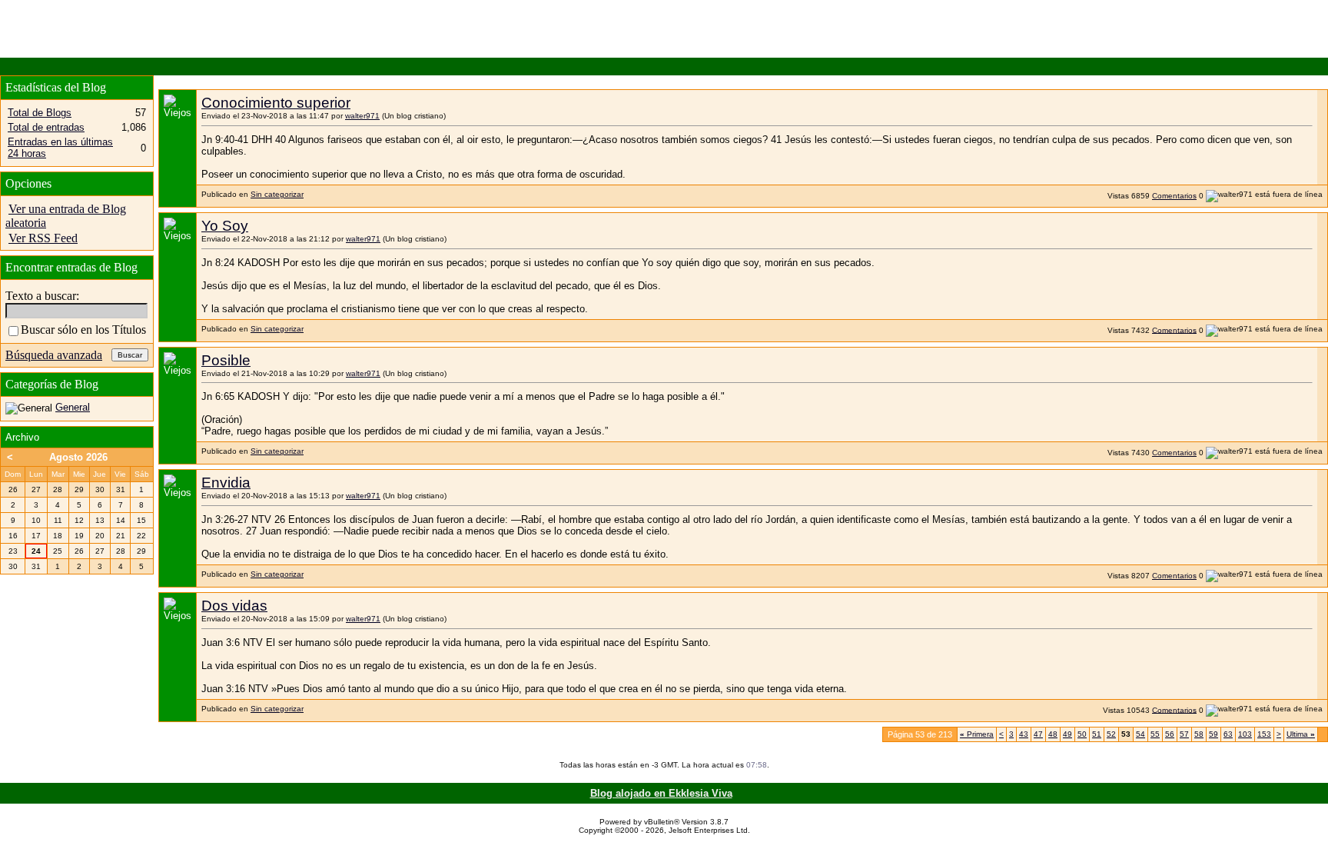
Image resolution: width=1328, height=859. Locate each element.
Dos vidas (234, 606)
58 (1199, 734)
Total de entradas (46, 127)
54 (1140, 734)
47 (1038, 734)
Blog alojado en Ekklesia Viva (661, 793)
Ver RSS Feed (43, 238)
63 (1228, 734)
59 (1213, 734)
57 (1184, 734)
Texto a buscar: (42, 295)
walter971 (362, 116)
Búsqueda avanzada (53, 354)
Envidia (226, 482)
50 (1082, 734)
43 (1023, 734)
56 (1169, 734)
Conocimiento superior (275, 103)
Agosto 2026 (78, 457)
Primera (977, 734)
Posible (226, 360)
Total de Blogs (39, 112)
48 (1052, 734)
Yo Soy (224, 226)
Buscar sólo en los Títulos (83, 329)
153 (1264, 734)
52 (1111, 734)
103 (1245, 734)
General (72, 407)
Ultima (1300, 734)
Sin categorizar (277, 194)
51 (1096, 734)
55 (1155, 734)
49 (1067, 734)
